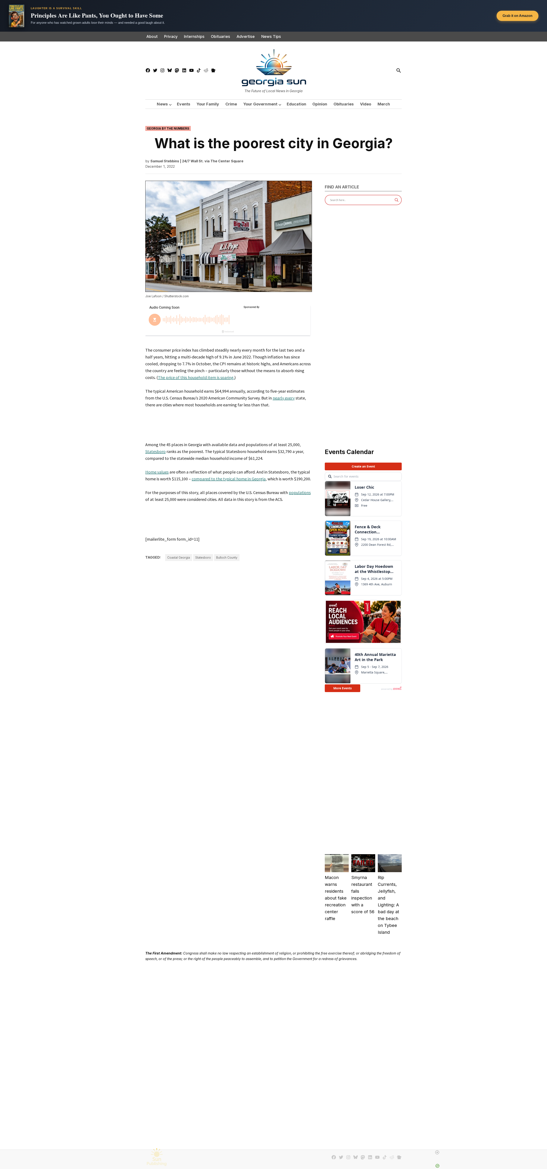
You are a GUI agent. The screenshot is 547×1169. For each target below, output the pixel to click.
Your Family (208, 104)
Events (183, 104)
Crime (231, 104)
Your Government (260, 104)
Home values (157, 472)
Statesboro (155, 451)
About (152, 36)
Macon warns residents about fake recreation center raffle (336, 898)
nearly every (284, 398)
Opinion (319, 104)
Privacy (171, 36)
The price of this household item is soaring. (196, 377)
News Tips (271, 36)
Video (365, 104)
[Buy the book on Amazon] (16, 15)
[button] (273, 16)
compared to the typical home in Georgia (229, 478)
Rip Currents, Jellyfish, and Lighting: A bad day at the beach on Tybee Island (388, 905)
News (162, 104)
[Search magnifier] (397, 200)
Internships (194, 36)
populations (300, 492)
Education (296, 104)
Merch (384, 104)
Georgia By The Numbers (168, 128)
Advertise (246, 36)
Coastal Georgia (178, 557)
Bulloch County (226, 557)
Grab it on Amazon (517, 16)
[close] (437, 1152)
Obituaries (220, 36)
